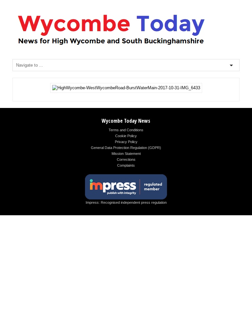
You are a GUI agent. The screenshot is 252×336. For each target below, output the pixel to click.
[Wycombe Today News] (110, 46)
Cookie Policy (126, 136)
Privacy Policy (126, 142)
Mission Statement (126, 154)
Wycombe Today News (126, 120)
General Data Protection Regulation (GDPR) (126, 148)
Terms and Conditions (126, 130)
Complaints (126, 165)
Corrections (126, 159)
